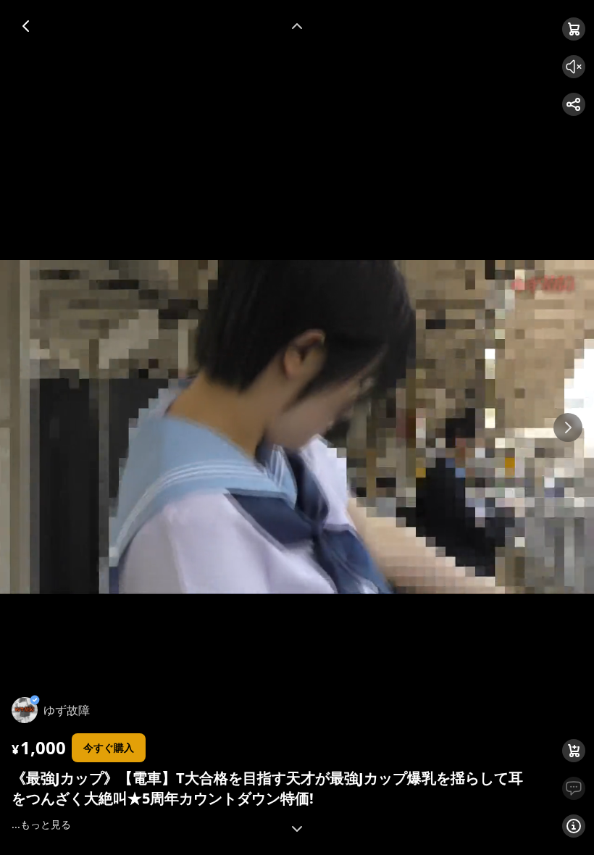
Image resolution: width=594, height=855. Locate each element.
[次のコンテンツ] (297, 828)
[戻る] (26, 26)
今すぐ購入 (108, 747)
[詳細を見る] (573, 826)
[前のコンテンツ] (297, 26)
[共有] (573, 104)
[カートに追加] (573, 750)
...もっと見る (41, 824)
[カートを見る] (573, 29)
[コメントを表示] (573, 788)
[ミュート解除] (573, 66)
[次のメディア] (567, 427)
